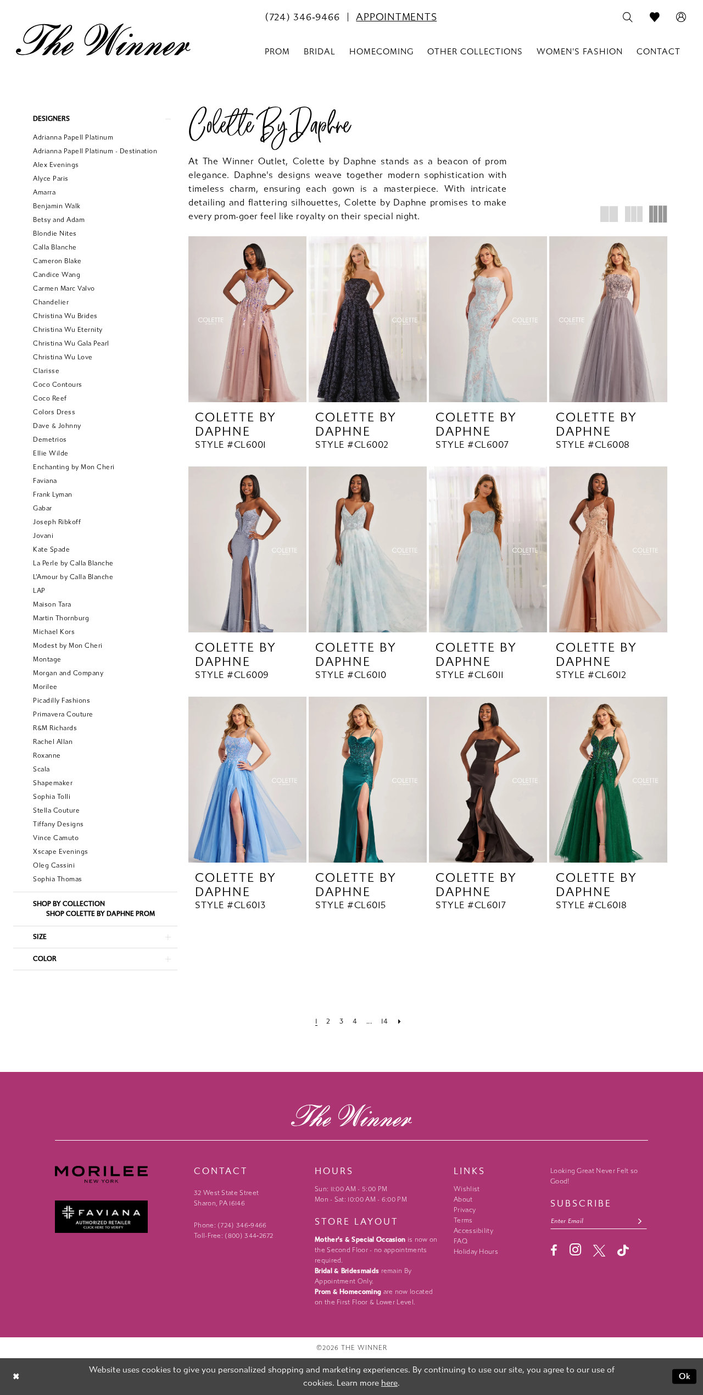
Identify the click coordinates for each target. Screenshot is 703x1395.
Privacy (465, 1210)
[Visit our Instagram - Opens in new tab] (575, 1250)
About (463, 1199)
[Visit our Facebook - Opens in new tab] (553, 1250)
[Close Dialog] (16, 1376)
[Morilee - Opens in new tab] (119, 1174)
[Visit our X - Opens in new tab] (599, 1250)
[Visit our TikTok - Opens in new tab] (623, 1250)
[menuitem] (302, 17)
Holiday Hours (476, 1251)
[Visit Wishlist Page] (654, 17)
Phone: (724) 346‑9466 (230, 1225)
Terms (463, 1220)
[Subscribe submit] (640, 1221)
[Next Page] (399, 1021)
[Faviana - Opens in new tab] (119, 1217)
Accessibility (473, 1231)
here (389, 1383)
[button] (681, 17)
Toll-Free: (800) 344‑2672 (234, 1236)
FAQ (460, 1241)
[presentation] (247, 319)
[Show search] (628, 17)
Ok (685, 1376)
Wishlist (466, 1189)
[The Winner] (103, 39)
